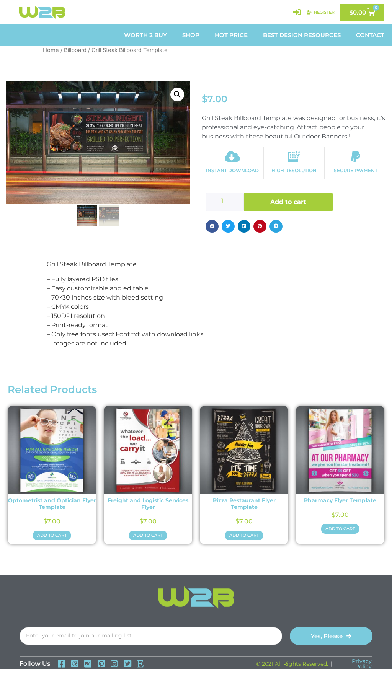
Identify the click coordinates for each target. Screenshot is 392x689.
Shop (190, 35)
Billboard (75, 50)
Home (51, 50)
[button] (177, 94)
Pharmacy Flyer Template (340, 500)
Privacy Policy (362, 664)
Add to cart (288, 201)
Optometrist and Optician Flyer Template (52, 503)
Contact (370, 35)
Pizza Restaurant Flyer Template (244, 503)
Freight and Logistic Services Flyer (148, 503)
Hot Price (231, 35)
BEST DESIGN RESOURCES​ (302, 35)
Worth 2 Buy (145, 35)
